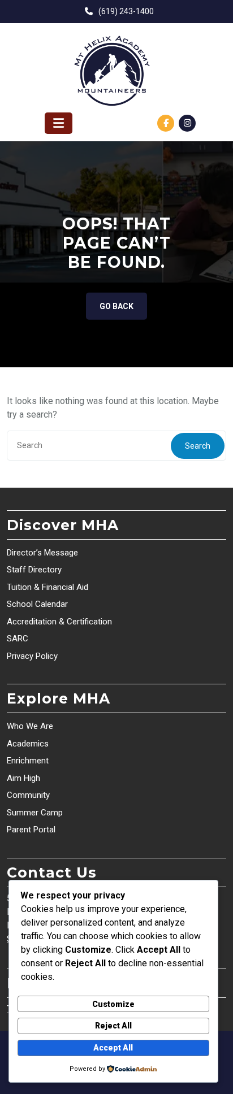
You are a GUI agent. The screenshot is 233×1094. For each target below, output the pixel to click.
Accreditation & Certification (59, 622)
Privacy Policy (32, 656)
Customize (113, 1004)
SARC (17, 638)
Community (28, 795)
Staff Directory (34, 570)
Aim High (23, 778)
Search (197, 445)
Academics (28, 744)
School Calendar (37, 604)
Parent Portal (31, 829)
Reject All (113, 1025)
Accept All (113, 1047)
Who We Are (30, 726)
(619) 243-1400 (126, 11)
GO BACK (116, 306)
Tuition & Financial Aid (47, 587)
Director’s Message (42, 553)
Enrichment (28, 761)
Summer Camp (35, 813)
